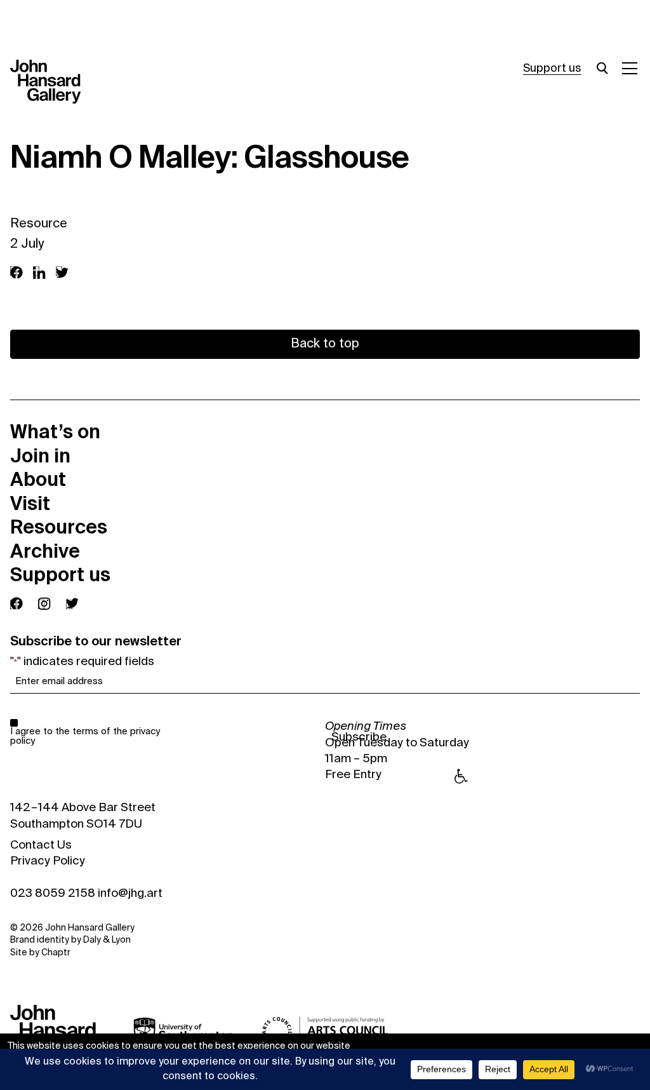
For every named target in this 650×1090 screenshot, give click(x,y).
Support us (552, 68)
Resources (58, 527)
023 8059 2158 (52, 893)
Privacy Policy (47, 861)
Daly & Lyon (107, 940)
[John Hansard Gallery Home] (50, 82)
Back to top (325, 344)
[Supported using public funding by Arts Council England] (325, 1032)
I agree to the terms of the (85, 736)
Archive (45, 551)
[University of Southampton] (183, 1031)
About (38, 480)
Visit (30, 504)
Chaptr (55, 952)
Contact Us (41, 845)
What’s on (55, 432)
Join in (40, 456)
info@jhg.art (130, 893)
